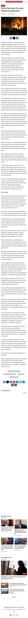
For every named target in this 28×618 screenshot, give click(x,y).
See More (14, 597)
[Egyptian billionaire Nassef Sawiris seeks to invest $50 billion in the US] (21, 524)
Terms (14, 611)
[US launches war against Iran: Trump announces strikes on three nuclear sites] (7, 541)
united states (14, 377)
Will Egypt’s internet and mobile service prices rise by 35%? (13, 577)
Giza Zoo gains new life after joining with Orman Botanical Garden (17, 591)
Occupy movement (14, 371)
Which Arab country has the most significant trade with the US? (20, 547)
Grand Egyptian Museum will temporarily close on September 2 (18, 584)
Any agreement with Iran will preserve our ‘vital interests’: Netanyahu (7, 529)
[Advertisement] (14, 454)
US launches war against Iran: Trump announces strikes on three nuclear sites (7, 547)
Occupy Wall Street (10, 374)
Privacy (24, 609)
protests (21, 374)
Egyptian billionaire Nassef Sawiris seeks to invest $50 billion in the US (20, 532)
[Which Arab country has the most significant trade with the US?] (21, 541)
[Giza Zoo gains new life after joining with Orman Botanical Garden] (4, 591)
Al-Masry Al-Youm (17, 607)
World (3, 5)
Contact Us (13, 609)
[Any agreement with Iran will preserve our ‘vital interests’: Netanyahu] (7, 522)
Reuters (4, 14)
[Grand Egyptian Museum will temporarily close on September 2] (4, 585)
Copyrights (19, 609)
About (3, 609)
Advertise (8, 609)
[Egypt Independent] (14, 2)
